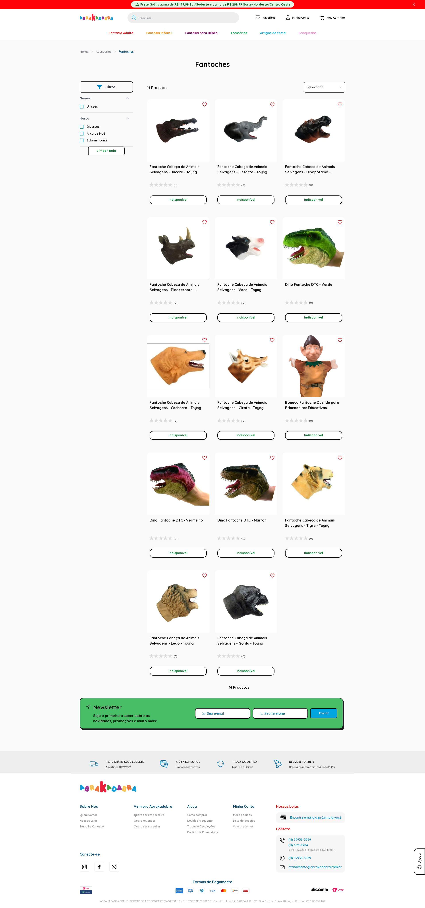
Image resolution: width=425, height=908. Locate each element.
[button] (106, 98)
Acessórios (104, 52)
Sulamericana (97, 140)
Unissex (92, 106)
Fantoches (126, 52)
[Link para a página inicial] (84, 52)
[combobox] (183, 17)
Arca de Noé (96, 133)
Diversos (93, 127)
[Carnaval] (95, 33)
